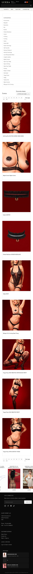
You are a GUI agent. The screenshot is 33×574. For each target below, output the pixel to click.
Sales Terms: (4, 534)
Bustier (16, 9)
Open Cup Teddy (7, 61)
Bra (10, 9)
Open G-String (7, 64)
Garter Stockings (7, 45)
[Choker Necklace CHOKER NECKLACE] (16, 236)
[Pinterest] (11, 506)
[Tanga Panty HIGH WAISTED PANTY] (16, 394)
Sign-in (12, 1)
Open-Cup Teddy (7, 66)
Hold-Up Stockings (8, 52)
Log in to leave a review (6, 544)
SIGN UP (28, 502)
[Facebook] (8, 506)
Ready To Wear (7, 70)
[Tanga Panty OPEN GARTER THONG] (16, 433)
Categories (7, 17)
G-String (5, 36)
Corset (5, 34)
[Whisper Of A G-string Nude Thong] (16, 315)
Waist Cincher (7, 82)
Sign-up (17, 1)
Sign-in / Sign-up (5, 538)
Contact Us (13, 2)
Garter (5, 41)
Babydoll (5, 22)
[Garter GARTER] (16, 196)
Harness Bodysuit (8, 50)
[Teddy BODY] (16, 275)
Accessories (6, 20)
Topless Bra (6, 79)
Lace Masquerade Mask (9, 54)
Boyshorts (6, 25)
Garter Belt (6, 43)
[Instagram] (5, 506)
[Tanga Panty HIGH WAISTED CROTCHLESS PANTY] (16, 354)
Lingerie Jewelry (7, 57)
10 (6, 99)
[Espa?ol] (27, 2)
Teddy (5, 77)
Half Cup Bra (6, 48)
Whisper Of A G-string (8, 84)
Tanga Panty (6, 75)
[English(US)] (25, 2)
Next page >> (27, 98)
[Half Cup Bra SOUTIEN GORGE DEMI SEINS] (16, 118)
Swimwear (6, 73)
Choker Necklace (26, 9)
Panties (5, 68)
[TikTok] (14, 506)
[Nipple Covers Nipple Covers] (16, 157)
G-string (5, 38)
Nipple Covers (7, 59)
